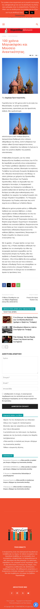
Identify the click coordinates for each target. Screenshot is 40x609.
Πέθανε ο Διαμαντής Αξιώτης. (13, 447)
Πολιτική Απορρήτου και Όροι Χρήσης (20, 603)
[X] (9, 285)
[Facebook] (4, 285)
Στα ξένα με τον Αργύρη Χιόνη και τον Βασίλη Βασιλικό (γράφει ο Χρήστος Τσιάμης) (25, 319)
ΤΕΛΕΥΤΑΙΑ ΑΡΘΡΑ (10, 312)
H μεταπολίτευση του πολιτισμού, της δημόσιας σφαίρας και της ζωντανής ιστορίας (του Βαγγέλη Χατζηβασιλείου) (20, 435)
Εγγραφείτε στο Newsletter (24, 601)
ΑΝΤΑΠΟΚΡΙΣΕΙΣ (13, 36)
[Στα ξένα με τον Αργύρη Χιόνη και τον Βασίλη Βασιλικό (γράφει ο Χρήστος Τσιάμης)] (7, 319)
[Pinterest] (13, 285)
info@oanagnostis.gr (25, 580)
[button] (3, 24)
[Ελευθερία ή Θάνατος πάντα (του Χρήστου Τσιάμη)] (7, 329)
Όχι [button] (32, 12)
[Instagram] (17, 593)
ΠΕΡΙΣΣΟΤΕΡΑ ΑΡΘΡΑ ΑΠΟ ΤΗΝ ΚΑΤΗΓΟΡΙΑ (18, 309)
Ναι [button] (26, 12)
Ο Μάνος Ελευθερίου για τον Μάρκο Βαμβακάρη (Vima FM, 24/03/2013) (10, 300)
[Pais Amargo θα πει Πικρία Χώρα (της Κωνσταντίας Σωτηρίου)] (7, 339)
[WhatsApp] (18, 285)
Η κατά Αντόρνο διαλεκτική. (32, 299)
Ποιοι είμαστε (10, 601)
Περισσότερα (20, 575)
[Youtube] (28, 593)
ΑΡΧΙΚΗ (4, 36)
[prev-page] (3, 347)
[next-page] (6, 347)
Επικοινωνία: (13, 580)
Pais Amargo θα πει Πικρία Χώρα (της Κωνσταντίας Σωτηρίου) (24, 339)
